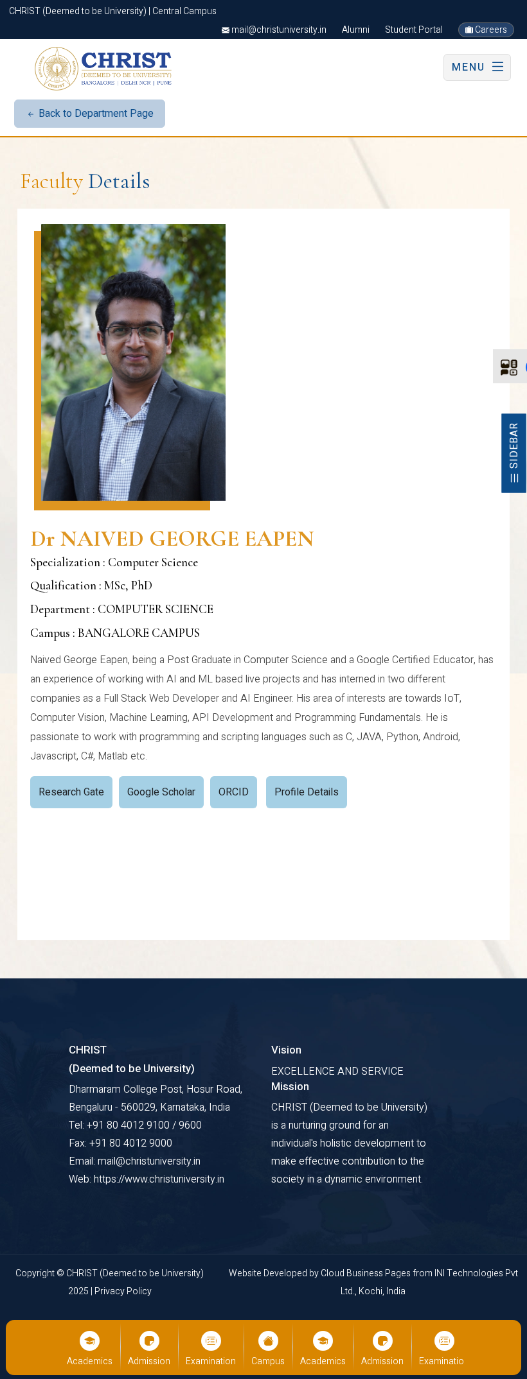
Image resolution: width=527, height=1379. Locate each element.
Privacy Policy (123, 1291)
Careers (490, 30)
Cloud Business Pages (367, 1273)
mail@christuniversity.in (277, 30)
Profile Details (306, 792)
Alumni (356, 30)
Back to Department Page (95, 113)
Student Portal (414, 30)
